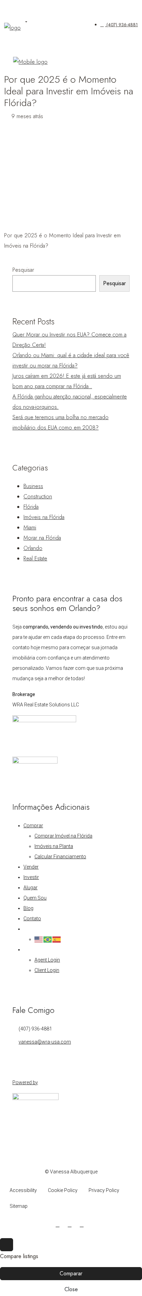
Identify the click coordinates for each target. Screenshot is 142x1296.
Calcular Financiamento (60, 856)
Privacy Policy (104, 1190)
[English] (38, 939)
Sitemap (19, 1206)
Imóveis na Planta (53, 846)
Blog (28, 908)
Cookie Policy (63, 1190)
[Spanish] (56, 939)
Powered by (25, 1082)
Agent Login (47, 960)
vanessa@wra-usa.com (45, 1042)
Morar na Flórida (42, 538)
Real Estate (35, 558)
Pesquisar (23, 270)
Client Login (46, 970)
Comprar (33, 825)
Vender (31, 867)
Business (33, 486)
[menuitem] (119, 24)
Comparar (71, 1273)
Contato (32, 918)
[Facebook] (59, 1224)
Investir (31, 877)
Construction (37, 496)
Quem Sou (35, 898)
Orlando (32, 548)
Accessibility (23, 1190)
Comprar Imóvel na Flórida (63, 836)
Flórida (31, 507)
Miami (29, 527)
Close (71, 1289)
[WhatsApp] (83, 1224)
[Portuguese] (47, 939)
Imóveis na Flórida (43, 517)
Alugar (30, 887)
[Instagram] (71, 1224)
